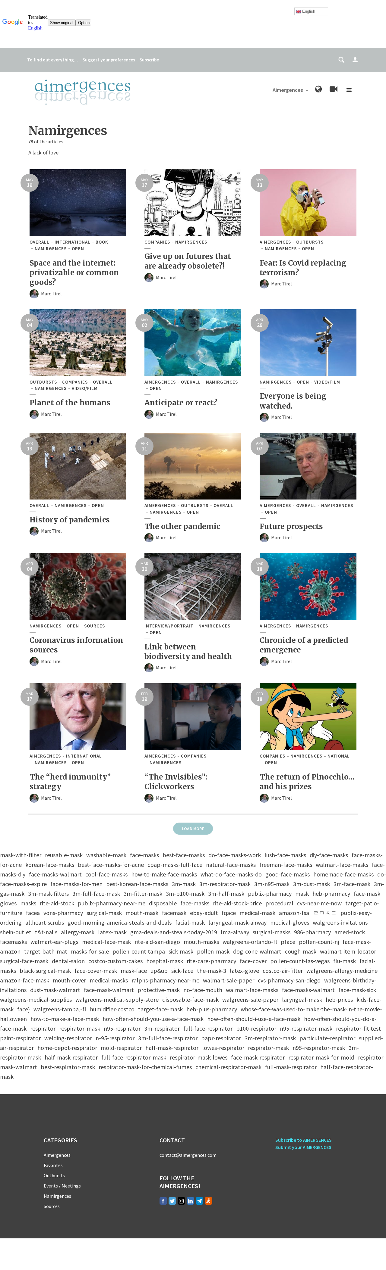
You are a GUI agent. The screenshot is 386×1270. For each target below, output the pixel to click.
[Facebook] (163, 1201)
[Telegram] (199, 1201)
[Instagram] (181, 1201)
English (308, 11)
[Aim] (208, 1201)
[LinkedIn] (190, 1201)
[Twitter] (172, 1201)
